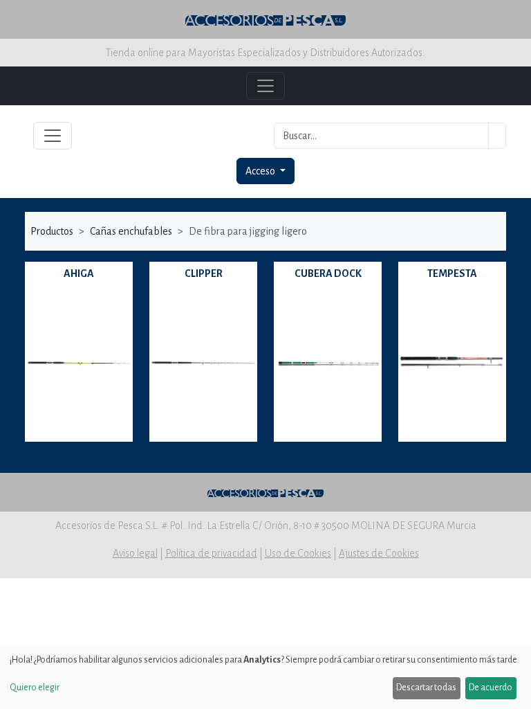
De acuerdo (490, 687)
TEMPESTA (452, 273)
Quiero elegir (34, 687)
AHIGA (79, 273)
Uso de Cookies (298, 553)
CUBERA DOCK (328, 273)
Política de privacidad (211, 553)
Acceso (261, 171)
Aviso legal (135, 553)
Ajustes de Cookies (379, 553)
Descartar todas (426, 687)
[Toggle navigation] (52, 136)
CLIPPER (204, 273)
